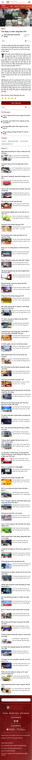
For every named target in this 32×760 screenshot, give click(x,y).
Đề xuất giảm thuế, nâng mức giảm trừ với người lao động (14, 236)
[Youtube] (17, 721)
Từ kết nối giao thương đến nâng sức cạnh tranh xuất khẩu (15, 635)
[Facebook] (15, 721)
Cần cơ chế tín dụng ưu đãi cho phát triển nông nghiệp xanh (15, 524)
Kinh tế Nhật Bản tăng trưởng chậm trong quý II (15, 610)
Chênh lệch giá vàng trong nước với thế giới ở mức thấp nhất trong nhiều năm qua (15, 332)
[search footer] (3, 700)
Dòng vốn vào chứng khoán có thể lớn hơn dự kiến (15, 248)
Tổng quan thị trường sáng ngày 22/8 (12, 296)
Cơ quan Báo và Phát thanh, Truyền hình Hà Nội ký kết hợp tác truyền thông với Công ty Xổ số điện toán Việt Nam (15, 454)
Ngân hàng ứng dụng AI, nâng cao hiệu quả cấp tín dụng (15, 152)
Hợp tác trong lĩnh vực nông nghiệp (12, 467)
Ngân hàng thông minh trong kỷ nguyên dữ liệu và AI (15, 685)
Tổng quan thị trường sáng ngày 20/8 (12, 477)
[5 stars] (15, 98)
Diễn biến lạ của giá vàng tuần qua (11, 201)
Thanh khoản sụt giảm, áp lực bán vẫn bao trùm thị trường (16, 573)
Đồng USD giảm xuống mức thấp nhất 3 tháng (15, 260)
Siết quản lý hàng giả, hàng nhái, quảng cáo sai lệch (15, 177)
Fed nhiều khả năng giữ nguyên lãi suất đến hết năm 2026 (15, 647)
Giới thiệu (5, 713)
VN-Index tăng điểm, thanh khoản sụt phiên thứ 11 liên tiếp (15, 416)
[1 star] (2, 98)
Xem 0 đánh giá (16, 103)
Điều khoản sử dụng (13, 713)
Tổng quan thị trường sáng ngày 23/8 (12, 224)
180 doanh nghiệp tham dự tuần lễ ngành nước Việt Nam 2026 (15, 271)
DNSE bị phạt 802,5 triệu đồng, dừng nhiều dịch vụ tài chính (15, 537)
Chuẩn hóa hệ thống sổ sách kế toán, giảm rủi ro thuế (16, 549)
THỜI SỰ (16, 6)
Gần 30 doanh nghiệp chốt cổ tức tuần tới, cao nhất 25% (15, 213)
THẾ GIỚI (28, 6)
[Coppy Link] (29, 41)
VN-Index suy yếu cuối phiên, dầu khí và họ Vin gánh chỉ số (15, 660)
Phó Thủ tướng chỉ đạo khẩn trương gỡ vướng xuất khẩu (15, 368)
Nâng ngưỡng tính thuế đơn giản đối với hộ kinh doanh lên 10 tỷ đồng (15, 391)
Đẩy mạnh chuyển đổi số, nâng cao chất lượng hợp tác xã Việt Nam (15, 307)
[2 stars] (5, 98)
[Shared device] (25, 41)
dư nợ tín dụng (24, 141)
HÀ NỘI (22, 6)
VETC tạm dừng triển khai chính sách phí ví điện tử (14, 489)
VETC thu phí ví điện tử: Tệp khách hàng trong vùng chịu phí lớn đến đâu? (15, 501)
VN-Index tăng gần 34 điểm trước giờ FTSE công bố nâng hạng (14, 319)
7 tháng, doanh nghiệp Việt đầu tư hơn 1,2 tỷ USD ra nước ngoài (14, 441)
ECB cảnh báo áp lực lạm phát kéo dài (13, 561)
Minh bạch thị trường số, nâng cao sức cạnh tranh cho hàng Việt (14, 672)
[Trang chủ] (11, 6)
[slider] (16, 21)
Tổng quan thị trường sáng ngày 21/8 (12, 379)
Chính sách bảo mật (24, 713)
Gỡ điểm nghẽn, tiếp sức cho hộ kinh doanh (14, 344)
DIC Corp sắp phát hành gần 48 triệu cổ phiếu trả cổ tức (15, 428)
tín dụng (4, 141)
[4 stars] (12, 98)
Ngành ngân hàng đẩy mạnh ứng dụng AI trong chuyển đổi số (15, 585)
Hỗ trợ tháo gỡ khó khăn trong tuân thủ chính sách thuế (15, 622)
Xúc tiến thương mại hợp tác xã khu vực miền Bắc (15, 598)
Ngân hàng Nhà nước (7, 144)
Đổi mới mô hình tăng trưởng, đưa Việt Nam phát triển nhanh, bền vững (14, 403)
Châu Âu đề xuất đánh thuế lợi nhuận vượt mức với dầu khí (15, 189)
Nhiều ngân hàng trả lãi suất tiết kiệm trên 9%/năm (14, 355)
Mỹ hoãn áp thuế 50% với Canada (11, 513)
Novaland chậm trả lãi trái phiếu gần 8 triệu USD (14, 164)
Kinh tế (3, 29)
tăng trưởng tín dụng (13, 141)
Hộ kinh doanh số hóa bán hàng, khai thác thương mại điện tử (14, 284)
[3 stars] (9, 98)
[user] (29, 2)
